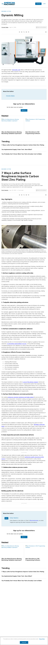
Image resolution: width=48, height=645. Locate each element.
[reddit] (26, 32)
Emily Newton (5, 190)
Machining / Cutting (6, 11)
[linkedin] (21, 32)
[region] (24, 641)
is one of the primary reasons (30, 382)
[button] (2, 4)
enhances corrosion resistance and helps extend (21, 397)
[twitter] (24, 32)
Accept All (24, 642)
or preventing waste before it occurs (16, 343)
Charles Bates (5, 27)
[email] (28, 32)
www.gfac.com (16, 69)
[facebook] (19, 32)
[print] (45, 32)
